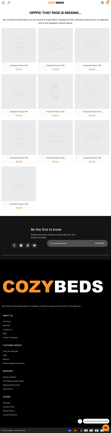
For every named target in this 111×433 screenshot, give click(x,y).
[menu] (3, 2)
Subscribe (99, 243)
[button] (8, 2)
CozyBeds (10, 430)
